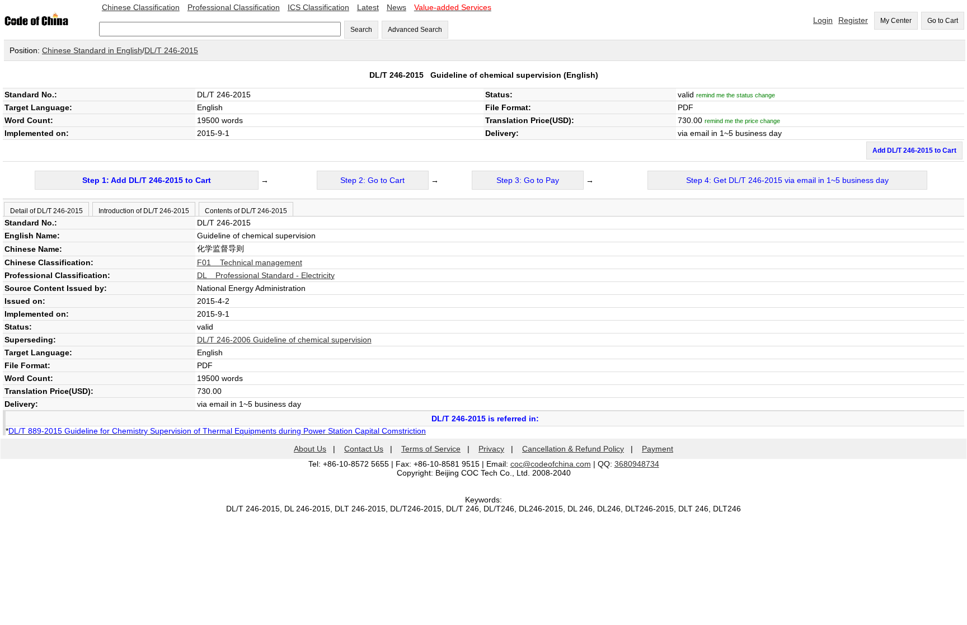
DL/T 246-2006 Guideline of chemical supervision (284, 339)
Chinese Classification (141, 7)
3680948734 (636, 463)
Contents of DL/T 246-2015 (246, 211)
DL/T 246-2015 (171, 50)
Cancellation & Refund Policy (573, 448)
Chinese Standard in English (92, 50)
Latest (368, 7)
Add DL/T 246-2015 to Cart (914, 150)
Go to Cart (942, 21)
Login (823, 20)
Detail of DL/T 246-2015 (46, 211)
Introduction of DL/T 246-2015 (143, 211)
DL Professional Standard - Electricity (266, 275)
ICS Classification (318, 7)
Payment (657, 448)
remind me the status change (735, 95)
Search (361, 30)
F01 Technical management (249, 262)
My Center (896, 21)
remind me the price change (742, 121)
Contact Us (363, 448)
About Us (310, 448)
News (396, 7)
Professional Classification (233, 7)
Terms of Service (431, 448)
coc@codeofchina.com (550, 463)
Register (853, 20)
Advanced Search (415, 30)
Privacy (491, 448)
